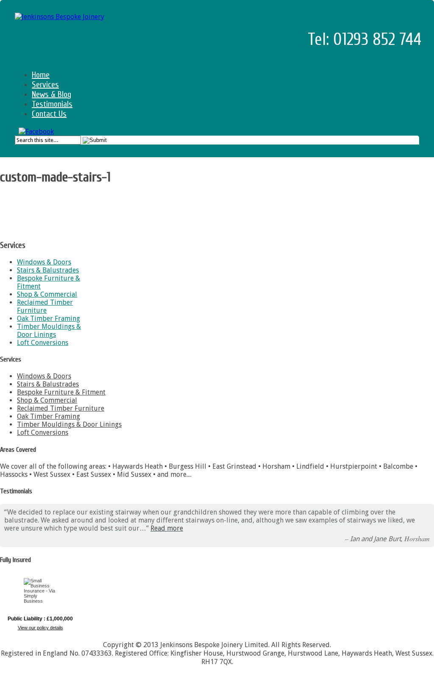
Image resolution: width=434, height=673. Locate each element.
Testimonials (52, 104)
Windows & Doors (44, 262)
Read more (166, 528)
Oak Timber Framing (48, 318)
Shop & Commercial (47, 294)
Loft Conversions (42, 343)
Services (45, 84)
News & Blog (51, 94)
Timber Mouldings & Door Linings (49, 331)
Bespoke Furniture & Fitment (61, 392)
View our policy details (40, 627)
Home (41, 75)
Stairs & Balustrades (48, 270)
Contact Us (49, 114)
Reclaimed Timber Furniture (45, 306)
